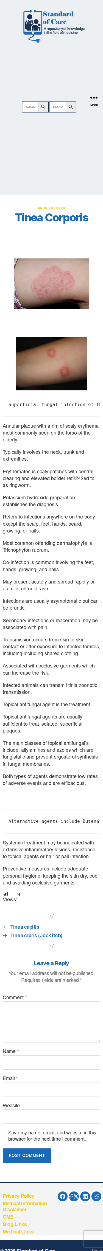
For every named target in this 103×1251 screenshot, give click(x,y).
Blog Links (15, 1224)
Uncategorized (51, 208)
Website (11, 1105)
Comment (15, 997)
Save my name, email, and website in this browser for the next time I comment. (52, 1135)
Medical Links (18, 1231)
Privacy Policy (18, 1195)
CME (8, 1216)
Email (10, 1078)
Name (11, 1051)
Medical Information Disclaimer (25, 1206)
